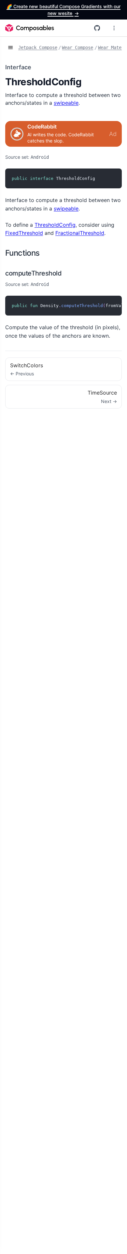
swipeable (66, 103)
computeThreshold (33, 273)
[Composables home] (29, 28)
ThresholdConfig (55, 225)
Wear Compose (77, 47)
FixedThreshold (24, 233)
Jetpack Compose (37, 47)
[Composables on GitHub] (97, 28)
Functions (22, 253)
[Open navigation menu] (114, 28)
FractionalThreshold (79, 233)
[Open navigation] (10, 48)
